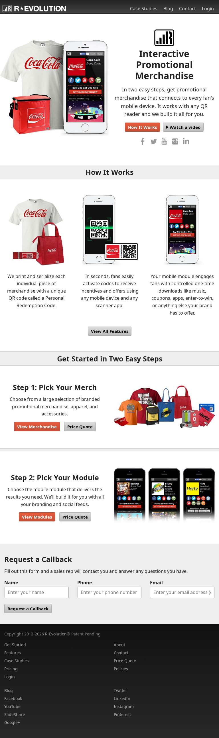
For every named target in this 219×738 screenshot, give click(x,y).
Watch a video (184, 127)
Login (208, 8)
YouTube (12, 706)
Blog (168, 8)
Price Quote (80, 426)
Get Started (15, 644)
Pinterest (122, 714)
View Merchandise (37, 426)
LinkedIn (122, 698)
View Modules (37, 517)
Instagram (124, 706)
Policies (121, 668)
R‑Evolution (56, 634)
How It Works (142, 127)
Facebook (13, 698)
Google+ (12, 722)
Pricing (11, 668)
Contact (187, 8)
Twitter (120, 690)
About (119, 644)
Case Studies (143, 8)
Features (12, 652)
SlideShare (14, 714)
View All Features (109, 331)
